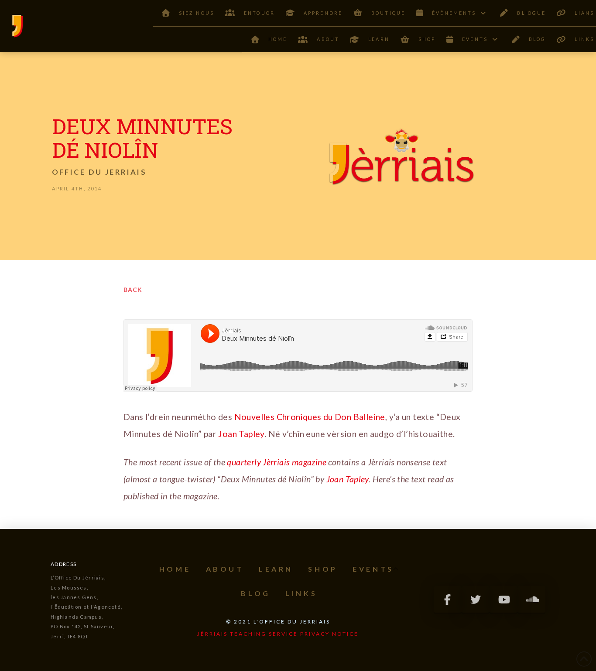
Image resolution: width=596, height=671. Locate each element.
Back (132, 289)
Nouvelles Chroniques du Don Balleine (308, 417)
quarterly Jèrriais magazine (276, 462)
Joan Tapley (241, 434)
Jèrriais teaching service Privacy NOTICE (278, 633)
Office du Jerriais (99, 171)
